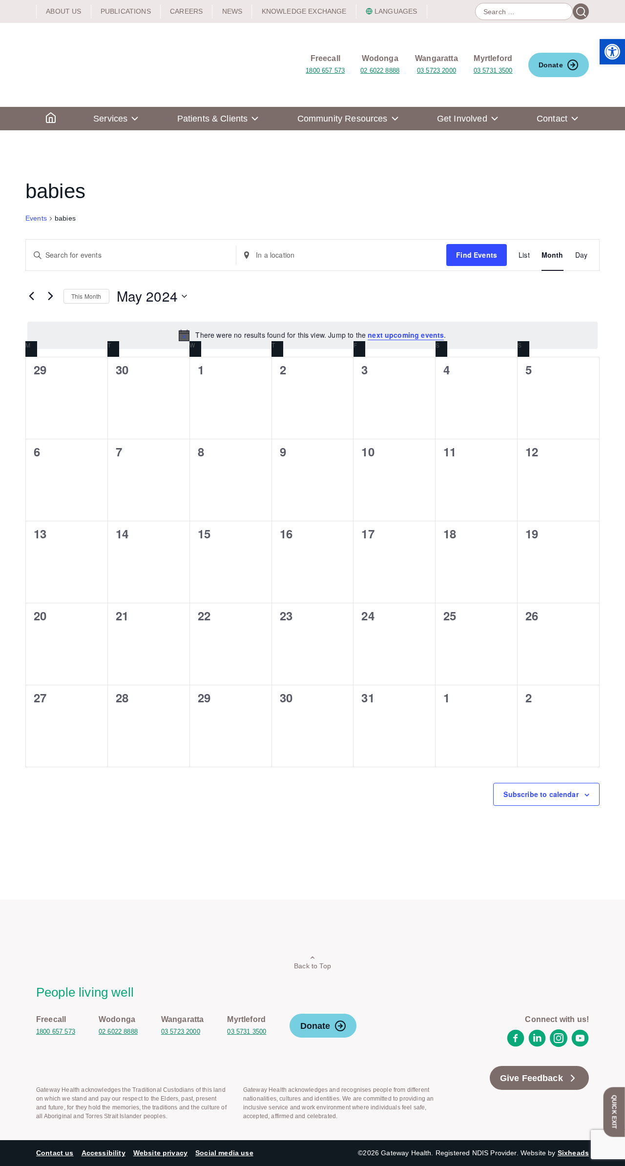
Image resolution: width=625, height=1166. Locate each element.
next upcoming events (406, 335)
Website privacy (160, 1153)
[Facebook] (515, 1044)
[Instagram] (558, 1044)
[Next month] (50, 296)
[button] (612, 51)
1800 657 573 (325, 70)
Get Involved (462, 118)
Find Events (476, 255)
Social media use (224, 1153)
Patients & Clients (212, 118)
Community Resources (342, 118)
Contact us (55, 1153)
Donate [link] (551, 65)
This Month (86, 296)
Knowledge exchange (304, 11)
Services (110, 118)
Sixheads (573, 1153)
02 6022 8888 (379, 70)
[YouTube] (580, 1044)
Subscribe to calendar (540, 794)
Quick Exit (614, 1112)
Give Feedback (531, 1078)
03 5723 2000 (436, 70)
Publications (126, 11)
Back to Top (312, 966)
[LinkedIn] (537, 1044)
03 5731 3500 (493, 70)
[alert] (312, 335)
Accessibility (103, 1153)
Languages (396, 11)
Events (36, 218)
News (232, 11)
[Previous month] (31, 296)
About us (63, 11)
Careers (186, 11)
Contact (552, 118)
